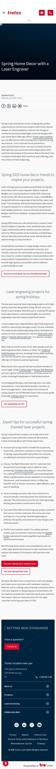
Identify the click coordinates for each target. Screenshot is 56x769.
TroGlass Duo (25, 369)
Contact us (12, 646)
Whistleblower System (21, 743)
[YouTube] (39, 725)
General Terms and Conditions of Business (28, 739)
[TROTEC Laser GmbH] (14, 12)
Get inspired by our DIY (14, 404)
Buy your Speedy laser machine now (19, 563)
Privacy (13, 734)
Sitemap (41, 743)
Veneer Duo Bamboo (43, 369)
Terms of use (40, 734)
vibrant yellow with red (20, 337)
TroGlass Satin (17, 396)
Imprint (25, 734)
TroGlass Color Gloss (24, 470)
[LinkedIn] (24, 725)
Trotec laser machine (42, 136)
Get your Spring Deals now (16, 571)
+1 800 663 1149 (45, 677)
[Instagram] (16, 725)
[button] (5, 763)
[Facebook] (32, 725)
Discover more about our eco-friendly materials (25, 273)
